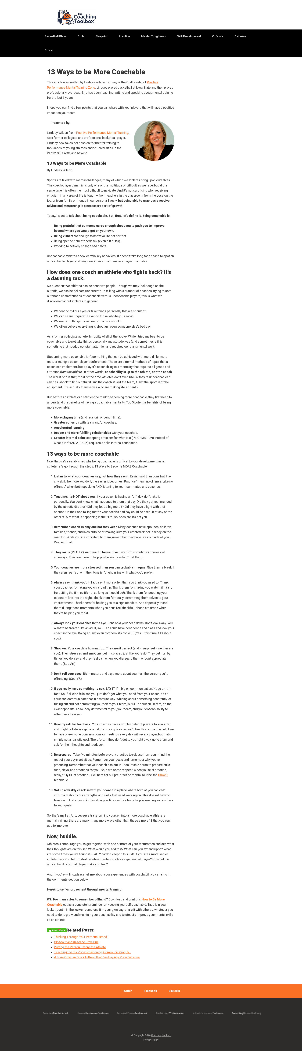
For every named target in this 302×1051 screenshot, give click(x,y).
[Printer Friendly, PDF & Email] (57, 930)
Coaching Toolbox (161, 1035)
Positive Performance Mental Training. (102, 132)
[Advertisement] (225, 155)
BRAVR (163, 775)
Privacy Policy (151, 1039)
